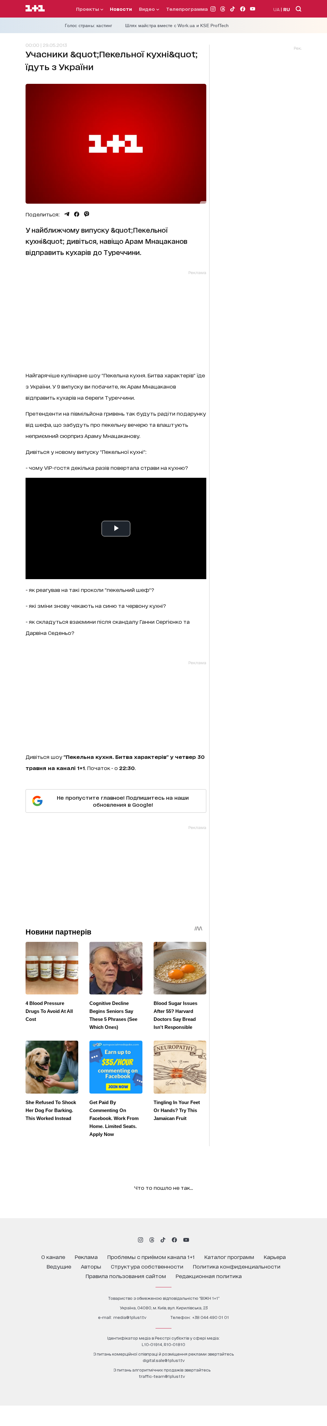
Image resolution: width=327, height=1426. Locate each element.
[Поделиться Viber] (86, 214)
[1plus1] (35, 8)
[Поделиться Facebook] (76, 214)
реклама (86, 1257)
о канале (53, 1257)
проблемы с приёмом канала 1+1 (151, 1257)
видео (147, 8)
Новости (121, 8)
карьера (275, 1257)
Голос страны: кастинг (88, 25)
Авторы (91, 1266)
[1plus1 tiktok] (163, 1239)
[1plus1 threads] (151, 1239)
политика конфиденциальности (236, 1266)
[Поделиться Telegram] (66, 214)
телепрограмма (187, 8)
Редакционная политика (209, 1276)
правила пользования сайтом (126, 1276)
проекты (88, 8)
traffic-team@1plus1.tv (162, 1376)
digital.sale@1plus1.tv (164, 1360)
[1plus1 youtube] (186, 1240)
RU (286, 9)
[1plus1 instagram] (140, 1239)
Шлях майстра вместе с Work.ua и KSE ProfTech (177, 25)
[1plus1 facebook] (174, 1239)
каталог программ (229, 1257)
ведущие (59, 1266)
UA (276, 9)
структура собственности (147, 1266)
